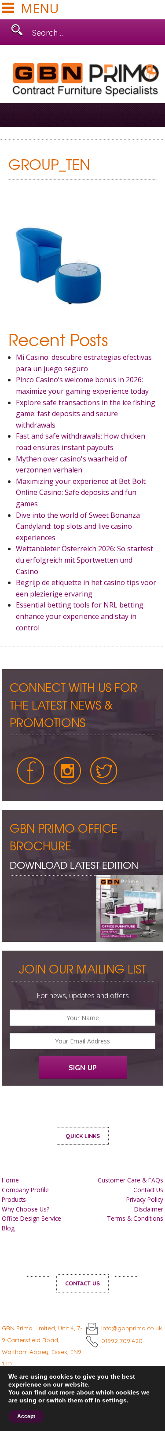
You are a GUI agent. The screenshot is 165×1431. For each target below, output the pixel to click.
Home (10, 1180)
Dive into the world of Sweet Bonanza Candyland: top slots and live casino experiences (78, 526)
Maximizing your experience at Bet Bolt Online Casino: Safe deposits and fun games (81, 492)
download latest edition (74, 864)
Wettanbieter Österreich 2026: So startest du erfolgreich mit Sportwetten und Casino (84, 560)
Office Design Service (31, 1218)
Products (14, 1199)
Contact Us (148, 1190)
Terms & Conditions (135, 1218)
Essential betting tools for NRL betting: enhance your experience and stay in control (80, 616)
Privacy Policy (144, 1199)
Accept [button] (26, 1416)
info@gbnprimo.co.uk (131, 1328)
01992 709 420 (122, 1340)
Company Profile (25, 1190)
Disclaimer (148, 1209)
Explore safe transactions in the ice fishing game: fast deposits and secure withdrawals (85, 414)
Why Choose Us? (25, 1209)
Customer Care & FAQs (130, 1180)
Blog (8, 1228)
